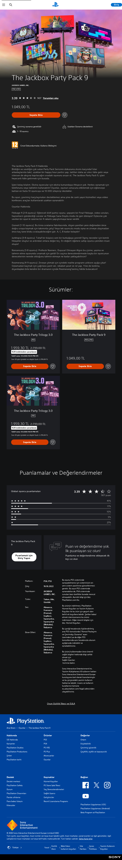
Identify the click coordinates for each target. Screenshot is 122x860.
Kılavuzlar (11, 805)
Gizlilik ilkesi (54, 847)
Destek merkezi (13, 781)
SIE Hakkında (12, 739)
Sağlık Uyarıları (68, 660)
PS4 (45, 743)
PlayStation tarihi (14, 759)
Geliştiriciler (49, 797)
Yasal (46, 847)
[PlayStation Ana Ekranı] (55, 4)
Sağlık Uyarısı (49, 793)
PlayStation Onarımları (16, 793)
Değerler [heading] (85, 735)
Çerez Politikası (93, 847)
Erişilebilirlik (86, 743)
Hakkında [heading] (12, 735)
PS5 (45, 739)
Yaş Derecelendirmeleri (54, 789)
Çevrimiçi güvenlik (88, 747)
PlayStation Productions (17, 751)
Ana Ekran (11, 728)
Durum (10, 789)
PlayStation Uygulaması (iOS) (93, 804)
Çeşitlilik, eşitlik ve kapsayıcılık (94, 751)
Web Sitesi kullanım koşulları (68, 847)
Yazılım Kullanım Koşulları (107, 847)
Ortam (83, 739)
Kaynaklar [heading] (49, 777)
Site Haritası (83, 847)
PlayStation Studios (15, 747)
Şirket (9, 755)
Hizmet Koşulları (51, 781)
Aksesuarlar (49, 755)
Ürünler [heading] (48, 735)
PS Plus (47, 751)
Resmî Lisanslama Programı (56, 801)
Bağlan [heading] (84, 777)
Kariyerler (11, 743)
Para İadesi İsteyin (15, 801)
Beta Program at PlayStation (93, 812)
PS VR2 (47, 747)
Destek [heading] (10, 777)
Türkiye (15, 847)
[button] (24, 557)
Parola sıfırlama (13, 797)
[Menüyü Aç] (3, 5)
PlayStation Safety (15, 785)
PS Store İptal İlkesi (52, 785)
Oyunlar (22, 728)
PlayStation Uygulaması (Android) (95, 808)
